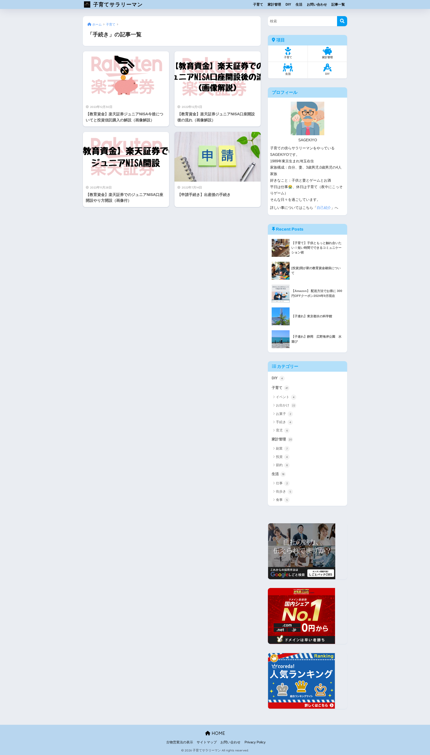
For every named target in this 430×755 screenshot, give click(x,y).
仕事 (282, 483)
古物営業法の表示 (179, 742)
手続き (283, 422)
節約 (282, 465)
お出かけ (285, 405)
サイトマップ (207, 742)
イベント (285, 397)
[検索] (342, 21)
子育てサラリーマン (117, 4)
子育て (258, 4)
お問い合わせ (317, 4)
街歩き (283, 491)
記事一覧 (338, 4)
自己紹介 (324, 208)
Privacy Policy (255, 742)
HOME (217, 733)
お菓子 (283, 414)
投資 (282, 457)
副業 (282, 448)
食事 (282, 500)
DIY (288, 4)
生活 (299, 4)
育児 (282, 430)
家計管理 (274, 4)
